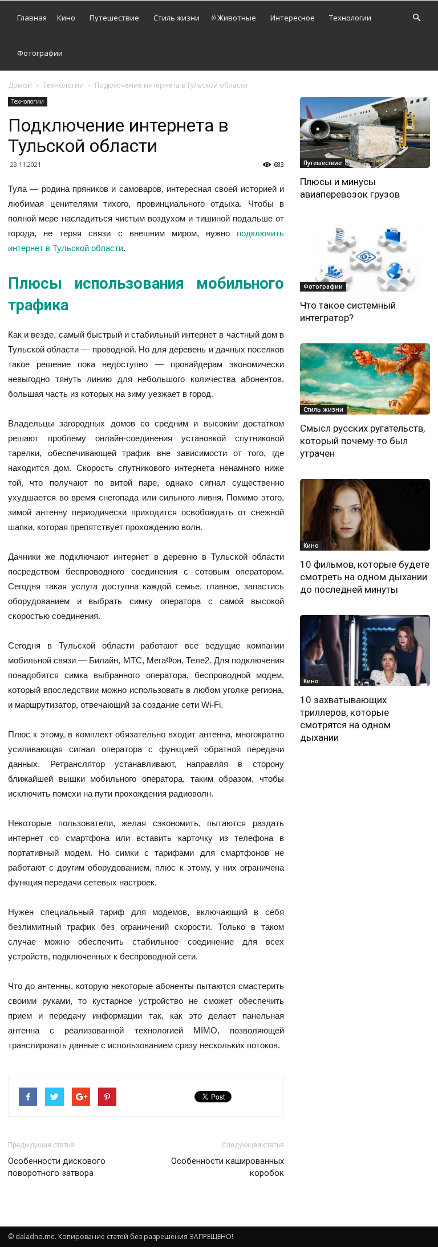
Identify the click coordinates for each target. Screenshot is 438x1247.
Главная (32, 18)
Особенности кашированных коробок (227, 1167)
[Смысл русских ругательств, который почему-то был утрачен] (365, 379)
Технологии (350, 18)
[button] (416, 18)
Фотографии (40, 53)
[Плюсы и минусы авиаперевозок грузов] (365, 132)
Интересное (292, 18)
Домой (20, 85)
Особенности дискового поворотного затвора (57, 1167)
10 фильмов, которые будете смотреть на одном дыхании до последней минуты (364, 577)
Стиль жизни (176, 18)
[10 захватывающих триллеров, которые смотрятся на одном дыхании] (365, 650)
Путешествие (114, 18)
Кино (66, 18)
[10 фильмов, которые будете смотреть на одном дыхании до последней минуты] (365, 514)
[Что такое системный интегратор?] (365, 255)
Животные (236, 18)
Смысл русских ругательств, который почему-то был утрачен (362, 440)
